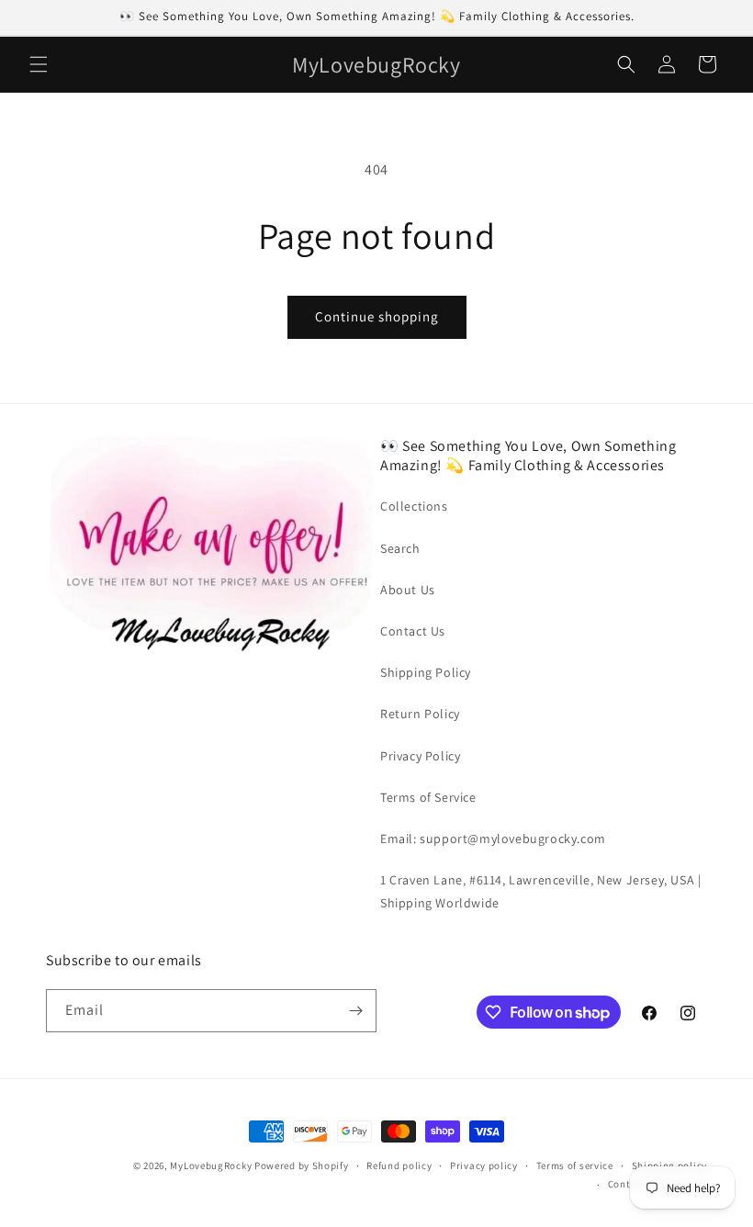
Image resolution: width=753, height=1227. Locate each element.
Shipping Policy (425, 672)
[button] (38, 64)
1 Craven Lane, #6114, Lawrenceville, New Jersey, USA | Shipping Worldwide (540, 891)
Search (400, 548)
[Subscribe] (355, 1010)
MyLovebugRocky (211, 1165)
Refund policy (399, 1165)
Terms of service (574, 1165)
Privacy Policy (420, 756)
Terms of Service (428, 797)
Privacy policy (484, 1165)
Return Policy (420, 713)
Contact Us (412, 631)
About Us (407, 589)
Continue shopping (377, 316)
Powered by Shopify (301, 1165)
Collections (414, 506)
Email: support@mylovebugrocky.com (493, 838)
